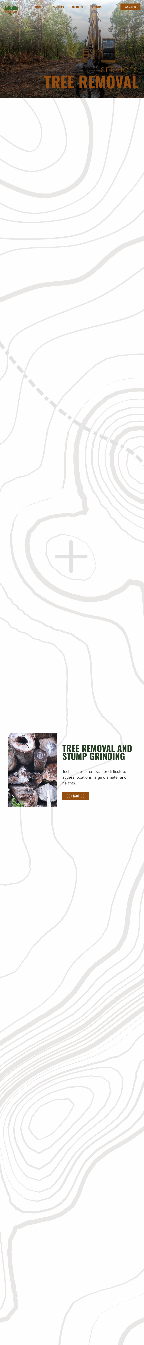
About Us (77, 7)
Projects (96, 7)
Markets (40, 7)
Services (58, 7)
